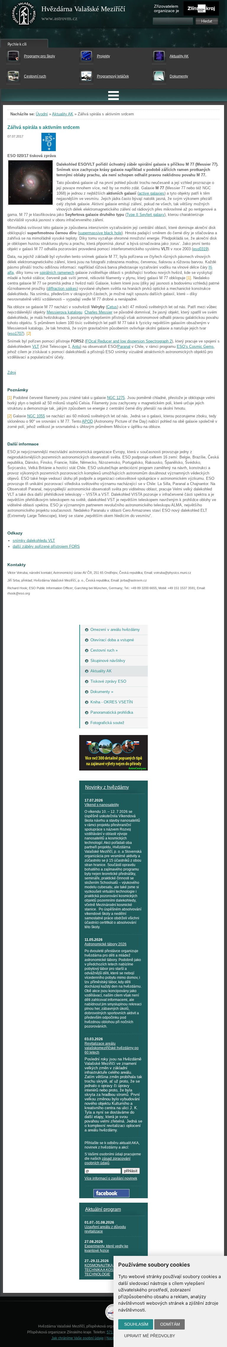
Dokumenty (179, 76)
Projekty (103, 56)
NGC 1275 (116, 397)
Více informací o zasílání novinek (111, 1178)
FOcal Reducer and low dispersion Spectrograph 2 (129, 341)
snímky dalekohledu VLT (34, 540)
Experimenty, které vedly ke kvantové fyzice (106, 1248)
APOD (87, 421)
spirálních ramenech (57, 272)
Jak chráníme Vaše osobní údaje (77, 1338)
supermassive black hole (100, 233)
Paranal (123, 346)
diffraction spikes (62, 288)
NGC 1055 (36, 416)
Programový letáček (113, 76)
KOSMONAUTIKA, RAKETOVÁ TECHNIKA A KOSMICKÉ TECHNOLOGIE (109, 1269)
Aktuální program (103, 1209)
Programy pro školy (39, 56)
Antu (76, 346)
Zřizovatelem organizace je (166, 8)
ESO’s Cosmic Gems (195, 346)
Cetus (112, 307)
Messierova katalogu (64, 312)
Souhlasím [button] (136, 1324)
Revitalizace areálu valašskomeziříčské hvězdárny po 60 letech (112, 1047)
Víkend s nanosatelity (102, 805)
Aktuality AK (179, 56)
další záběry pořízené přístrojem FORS (46, 546)
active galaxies (151, 193)
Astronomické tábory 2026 (106, 944)
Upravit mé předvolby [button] (149, 1335)
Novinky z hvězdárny (107, 787)
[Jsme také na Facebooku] (111, 1196)
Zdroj (11, 372)
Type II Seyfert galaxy (145, 214)
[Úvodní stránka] (24, 15)
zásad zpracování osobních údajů (107, 1161)
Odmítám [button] (170, 1324)
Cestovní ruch (35, 76)
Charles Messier (98, 312)
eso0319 (200, 249)
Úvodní (42, 114)
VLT (35, 346)
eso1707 (16, 333)
